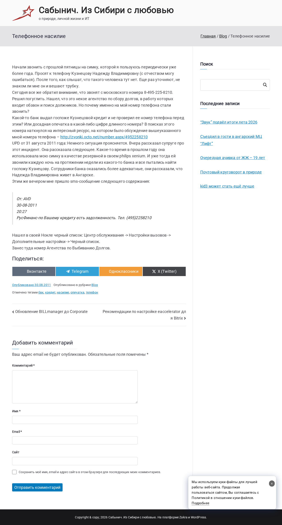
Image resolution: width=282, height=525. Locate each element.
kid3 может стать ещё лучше (227, 186)
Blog (94, 285)
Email (17, 431)
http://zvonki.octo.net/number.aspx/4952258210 (104, 137)
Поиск (265, 85)
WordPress (198, 517)
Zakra (183, 517)
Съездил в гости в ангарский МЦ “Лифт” (231, 140)
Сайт (15, 452)
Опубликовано (31, 285)
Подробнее (200, 503)
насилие (63, 292)
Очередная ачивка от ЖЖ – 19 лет (232, 157)
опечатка (77, 292)
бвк (41, 292)
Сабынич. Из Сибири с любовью (106, 10)
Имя (16, 411)
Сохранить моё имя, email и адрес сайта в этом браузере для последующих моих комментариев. (90, 472)
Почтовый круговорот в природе (231, 172)
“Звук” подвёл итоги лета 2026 (228, 122)
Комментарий (23, 365)
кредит (50, 292)
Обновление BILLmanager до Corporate (51, 311)
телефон (92, 292)
